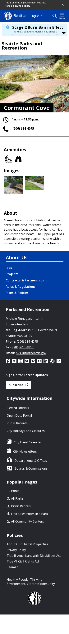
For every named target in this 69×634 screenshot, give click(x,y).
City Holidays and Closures (26, 431)
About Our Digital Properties (27, 544)
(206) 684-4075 (23, 128)
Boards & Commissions (31, 468)
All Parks (17, 498)
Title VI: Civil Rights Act (23, 561)
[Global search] (55, 16)
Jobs (9, 268)
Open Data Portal (19, 415)
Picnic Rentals (21, 506)
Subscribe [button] (16, 385)
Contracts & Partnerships (25, 280)
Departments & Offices (30, 460)
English (35, 16)
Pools (15, 491)
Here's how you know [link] (18, 5)
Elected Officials (18, 408)
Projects (12, 274)
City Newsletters (25, 451)
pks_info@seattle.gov (31, 353)
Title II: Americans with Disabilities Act (34, 556)
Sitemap (12, 567)
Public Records (17, 423)
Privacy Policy (16, 550)
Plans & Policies (17, 293)
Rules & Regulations (20, 286)
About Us (16, 257)
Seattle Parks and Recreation (22, 45)
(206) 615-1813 (23, 347)
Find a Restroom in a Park (29, 514)
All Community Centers (27, 521)
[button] (63, 5)
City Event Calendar (28, 442)
